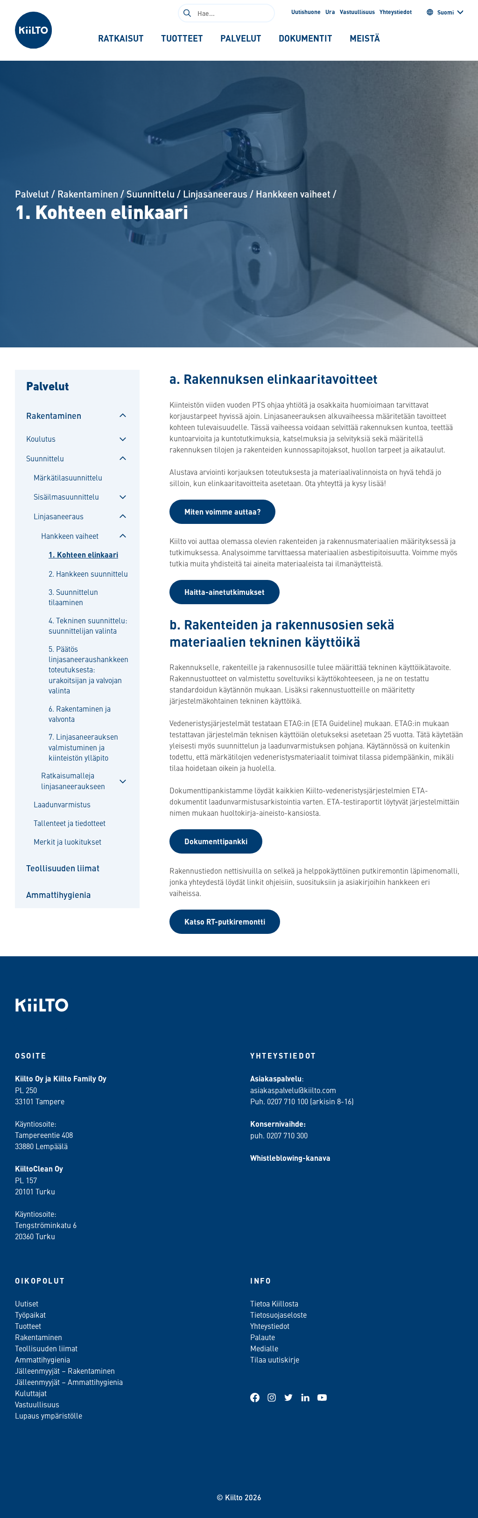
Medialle (265, 1348)
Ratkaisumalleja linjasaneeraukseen (73, 780)
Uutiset (26, 1303)
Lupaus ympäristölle (48, 1415)
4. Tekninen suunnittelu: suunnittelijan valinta (88, 625)
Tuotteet (28, 1325)
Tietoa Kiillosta (274, 1303)
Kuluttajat (31, 1393)
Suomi (445, 12)
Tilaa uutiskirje (274, 1359)
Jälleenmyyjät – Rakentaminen (65, 1370)
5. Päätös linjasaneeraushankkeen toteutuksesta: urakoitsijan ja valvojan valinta (88, 669)
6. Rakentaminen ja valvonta (80, 713)
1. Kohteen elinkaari (83, 555)
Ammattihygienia (58, 894)
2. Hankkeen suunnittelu (88, 573)
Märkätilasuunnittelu (68, 477)
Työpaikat (30, 1314)
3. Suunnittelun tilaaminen (73, 596)
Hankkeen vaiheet (293, 193)
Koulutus (41, 438)
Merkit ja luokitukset (67, 841)
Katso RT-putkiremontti (224, 921)
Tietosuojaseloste (278, 1314)
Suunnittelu (151, 193)
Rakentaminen (87, 193)
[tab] (121, 38)
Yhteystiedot (396, 11)
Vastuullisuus (357, 11)
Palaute (262, 1337)
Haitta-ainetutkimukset (224, 591)
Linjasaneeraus (215, 193)
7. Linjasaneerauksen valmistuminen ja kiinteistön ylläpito (83, 747)
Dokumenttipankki (215, 841)
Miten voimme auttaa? (222, 511)
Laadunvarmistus (62, 804)
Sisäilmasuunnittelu (66, 496)
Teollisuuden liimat (62, 868)
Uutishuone (306, 11)
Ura (330, 11)
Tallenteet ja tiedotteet (69, 823)
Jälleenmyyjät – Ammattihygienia (69, 1382)
